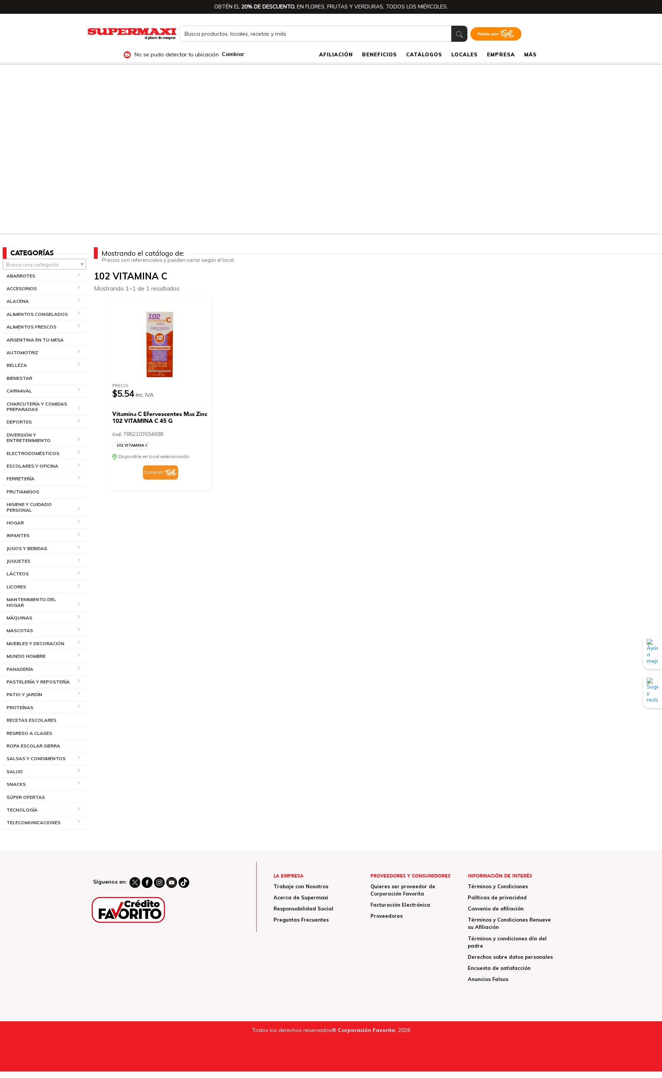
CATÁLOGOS (424, 54)
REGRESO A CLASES (29, 733)
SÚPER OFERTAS (26, 797)
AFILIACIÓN (336, 54)
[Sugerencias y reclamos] (652, 691)
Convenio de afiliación (496, 908)
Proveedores (386, 916)
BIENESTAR (19, 378)
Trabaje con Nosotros (301, 886)
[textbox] (44, 264)
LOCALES (464, 54)
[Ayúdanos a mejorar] (652, 652)
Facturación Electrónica (400, 905)
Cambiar (233, 54)
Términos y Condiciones (498, 886)
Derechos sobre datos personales (510, 957)
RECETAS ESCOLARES (31, 720)
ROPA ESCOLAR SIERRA (33, 746)
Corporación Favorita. (367, 1030)
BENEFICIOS (379, 54)
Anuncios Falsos (488, 979)
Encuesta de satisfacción (499, 968)
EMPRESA (501, 54)
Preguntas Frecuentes (301, 920)
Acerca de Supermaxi (301, 897)
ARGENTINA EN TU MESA (35, 340)
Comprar (153, 472)
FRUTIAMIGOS (23, 492)
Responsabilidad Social (303, 908)
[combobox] (44, 264)
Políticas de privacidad (497, 897)
